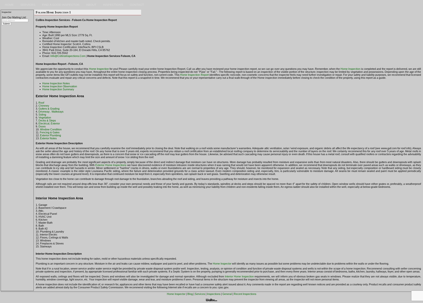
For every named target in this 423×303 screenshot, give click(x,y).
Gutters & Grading (48, 108)
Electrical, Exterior (49, 123)
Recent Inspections (245, 294)
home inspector (222, 263)
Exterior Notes (48, 138)
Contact (137, 4)
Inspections (113, 4)
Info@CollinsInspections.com (67, 56)
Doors (42, 126)
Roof (41, 102)
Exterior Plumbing (50, 135)
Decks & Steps (47, 120)
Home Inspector (176, 294)
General (227, 294)
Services (27, 4)
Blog (190, 294)
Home (9, 4)
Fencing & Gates (49, 132)
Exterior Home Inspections (110, 165)
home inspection (99, 68)
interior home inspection (239, 276)
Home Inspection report (194, 74)
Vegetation (44, 117)
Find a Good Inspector (60, 4)
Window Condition (51, 129)
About (91, 4)
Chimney (43, 105)
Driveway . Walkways (50, 111)
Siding (42, 114)
